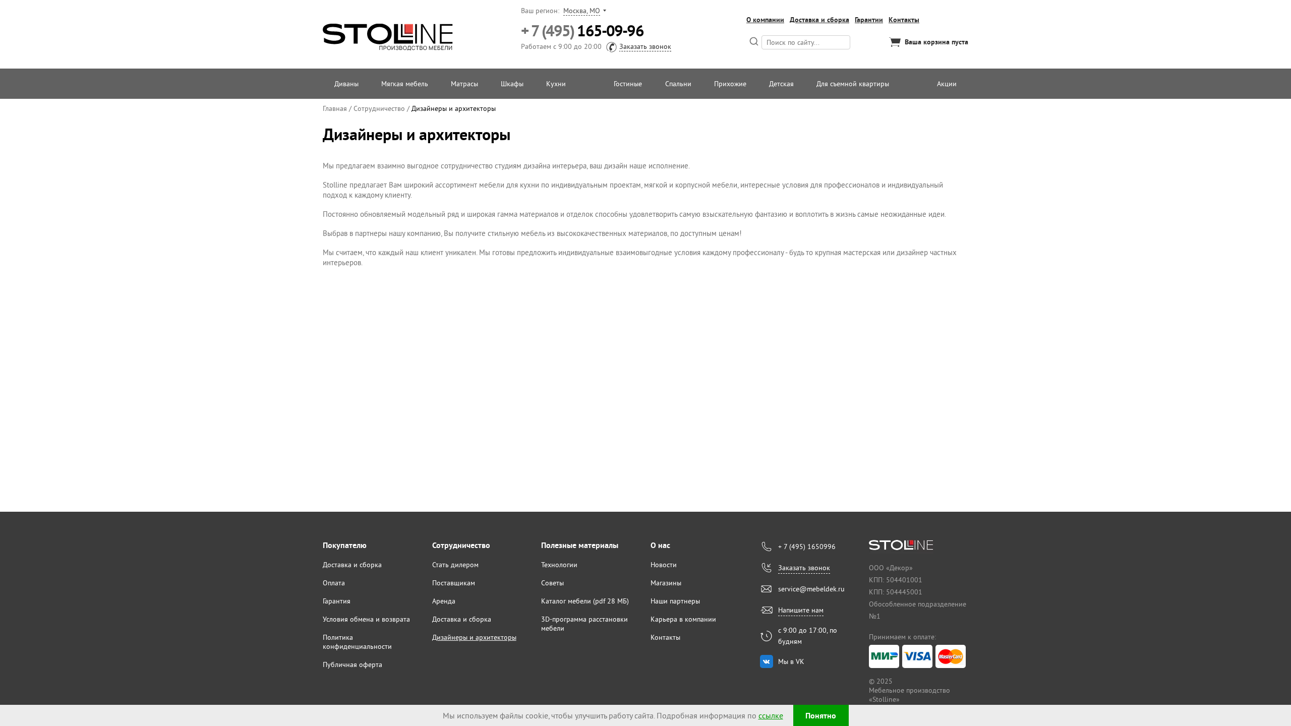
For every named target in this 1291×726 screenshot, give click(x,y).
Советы (552, 582)
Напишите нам (801, 610)
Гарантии (869, 19)
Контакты (904, 19)
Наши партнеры (675, 601)
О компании (765, 19)
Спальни (678, 83)
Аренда (443, 601)
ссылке (770, 715)
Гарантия (336, 601)
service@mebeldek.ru (811, 588)
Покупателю (345, 545)
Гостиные (628, 83)
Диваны (346, 83)
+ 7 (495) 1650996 (807, 546)
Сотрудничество (461, 545)
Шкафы (512, 83)
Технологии (559, 564)
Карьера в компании (683, 619)
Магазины (666, 582)
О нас (660, 545)
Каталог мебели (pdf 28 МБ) (585, 601)
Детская (781, 83)
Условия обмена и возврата (366, 619)
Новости (664, 564)
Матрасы (464, 83)
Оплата (334, 582)
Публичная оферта (352, 664)
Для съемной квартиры (852, 83)
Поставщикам (453, 582)
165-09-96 (582, 31)
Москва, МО (581, 10)
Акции (947, 83)
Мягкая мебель (404, 83)
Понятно (820, 715)
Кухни (556, 83)
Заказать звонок (645, 46)
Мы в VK (791, 661)
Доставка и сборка (819, 19)
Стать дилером (455, 564)
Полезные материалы (579, 545)
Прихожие (730, 83)
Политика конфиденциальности (357, 642)
